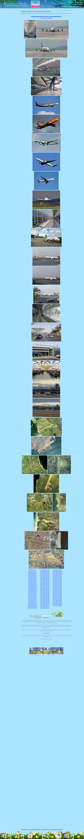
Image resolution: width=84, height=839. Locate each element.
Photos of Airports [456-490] (32, 585)
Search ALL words (38, 617)
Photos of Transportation (36, 9)
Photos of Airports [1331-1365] (44, 577)
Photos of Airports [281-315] (32, 579)
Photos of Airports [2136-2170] (44, 605)
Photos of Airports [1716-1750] (44, 590)
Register (80, 4)
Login (76, 4)
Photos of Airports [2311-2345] (57, 572)
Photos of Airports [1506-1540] (44, 583)
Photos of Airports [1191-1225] (44, 572)
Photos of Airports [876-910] (32, 600)
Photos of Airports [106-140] (32, 573)
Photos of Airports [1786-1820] (44, 593)
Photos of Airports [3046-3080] (57, 598)
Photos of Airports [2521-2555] (57, 579)
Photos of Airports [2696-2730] (57, 585)
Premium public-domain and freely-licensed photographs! (46, 16)
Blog (72, 6)
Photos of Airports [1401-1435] (44, 579)
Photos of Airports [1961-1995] (44, 599)
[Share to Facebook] (44, 1)
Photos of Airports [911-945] (32, 601)
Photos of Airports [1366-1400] (44, 578)
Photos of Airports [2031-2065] (44, 601)
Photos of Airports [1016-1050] (32, 605)
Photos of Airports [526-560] (32, 588)
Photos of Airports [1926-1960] (44, 598)
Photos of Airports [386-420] (32, 583)
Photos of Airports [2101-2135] (44, 604)
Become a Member (65, 6)
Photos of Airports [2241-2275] (57, 569)
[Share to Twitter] (45, 1)
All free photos (24, 9)
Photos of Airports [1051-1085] (32, 606)
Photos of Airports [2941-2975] (57, 594)
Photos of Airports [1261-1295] (44, 574)
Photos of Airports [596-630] (32, 590)
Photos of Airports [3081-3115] (57, 599)
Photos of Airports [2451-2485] (57, 577)
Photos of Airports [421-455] (32, 584)
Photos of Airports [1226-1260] (44, 573)
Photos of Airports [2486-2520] (57, 578)
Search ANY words (45, 617)
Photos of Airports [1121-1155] (44, 569)
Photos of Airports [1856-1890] (44, 595)
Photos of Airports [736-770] (32, 595)
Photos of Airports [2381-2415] (57, 574)
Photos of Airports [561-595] (32, 589)
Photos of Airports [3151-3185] (57, 601)
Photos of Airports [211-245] (32, 577)
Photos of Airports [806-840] (32, 598)
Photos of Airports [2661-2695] (57, 584)
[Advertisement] (10, 26)
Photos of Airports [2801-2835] (57, 589)
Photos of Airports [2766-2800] (57, 588)
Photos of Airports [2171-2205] (44, 606)
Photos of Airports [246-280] (32, 578)
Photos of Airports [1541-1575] (44, 584)
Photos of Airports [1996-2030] (44, 600)
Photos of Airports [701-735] (32, 594)
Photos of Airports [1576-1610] (44, 585)
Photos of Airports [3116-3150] (57, 600)
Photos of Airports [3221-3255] (57, 604)
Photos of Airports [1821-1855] (44, 594)
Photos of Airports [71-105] (32, 572)
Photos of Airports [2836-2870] (57, 590)
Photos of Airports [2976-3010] (57, 595)
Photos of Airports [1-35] (32, 569)
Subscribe (35, 6)
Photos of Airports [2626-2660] (57, 583)
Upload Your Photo (78, 6)
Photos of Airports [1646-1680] (44, 588)
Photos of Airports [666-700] (32, 593)
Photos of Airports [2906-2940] (57, 593)
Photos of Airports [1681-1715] (44, 589)
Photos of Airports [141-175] (32, 574)
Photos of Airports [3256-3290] (57, 605)
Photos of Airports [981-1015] (32, 604)
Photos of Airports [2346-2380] (57, 573)
